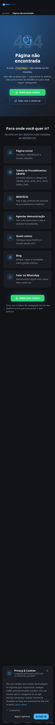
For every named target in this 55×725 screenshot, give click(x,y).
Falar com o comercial (29, 100)
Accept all (41, 716)
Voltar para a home (29, 92)
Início (7, 13)
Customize (14, 710)
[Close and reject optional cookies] (47, 670)
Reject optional (22, 716)
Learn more (21, 704)
